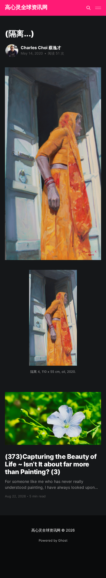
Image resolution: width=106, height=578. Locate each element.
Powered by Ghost (53, 540)
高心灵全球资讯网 (26, 7)
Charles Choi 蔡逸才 (41, 47)
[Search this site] (88, 8)
